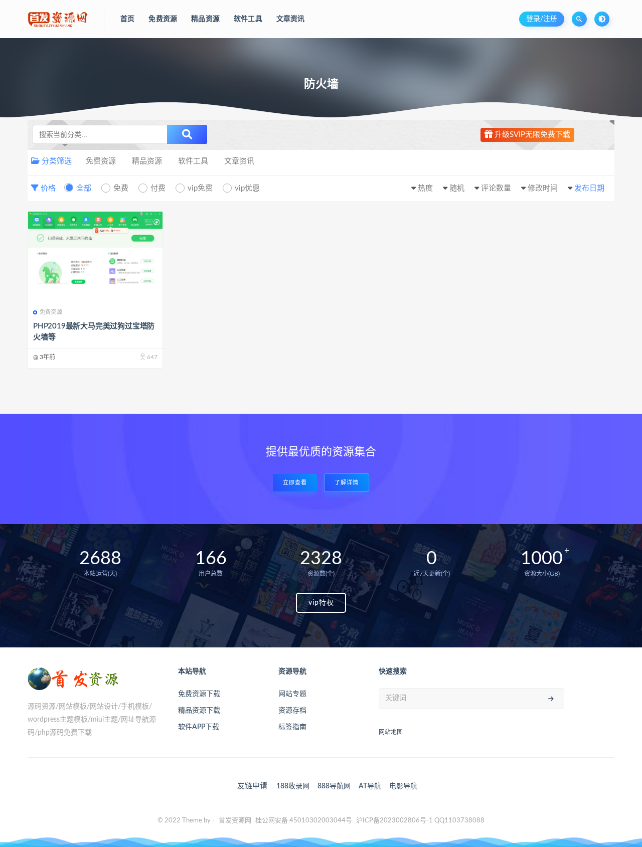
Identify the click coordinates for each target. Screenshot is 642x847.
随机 (456, 188)
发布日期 (589, 188)
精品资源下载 (199, 710)
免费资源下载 (199, 694)
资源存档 (292, 710)
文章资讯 (239, 161)
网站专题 (292, 694)
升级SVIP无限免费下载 (531, 134)
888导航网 (334, 786)
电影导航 (403, 786)
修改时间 (543, 188)
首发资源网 (235, 820)
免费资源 (101, 161)
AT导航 (370, 786)
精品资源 (147, 161)
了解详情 (347, 482)
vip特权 (321, 602)
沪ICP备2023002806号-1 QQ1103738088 (420, 820)
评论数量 (496, 188)
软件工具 (193, 161)
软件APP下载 (198, 727)
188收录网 (292, 786)
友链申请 (252, 786)
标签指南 (292, 727)
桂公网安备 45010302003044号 (303, 820)
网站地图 (391, 732)
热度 (425, 188)
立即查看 (295, 482)
